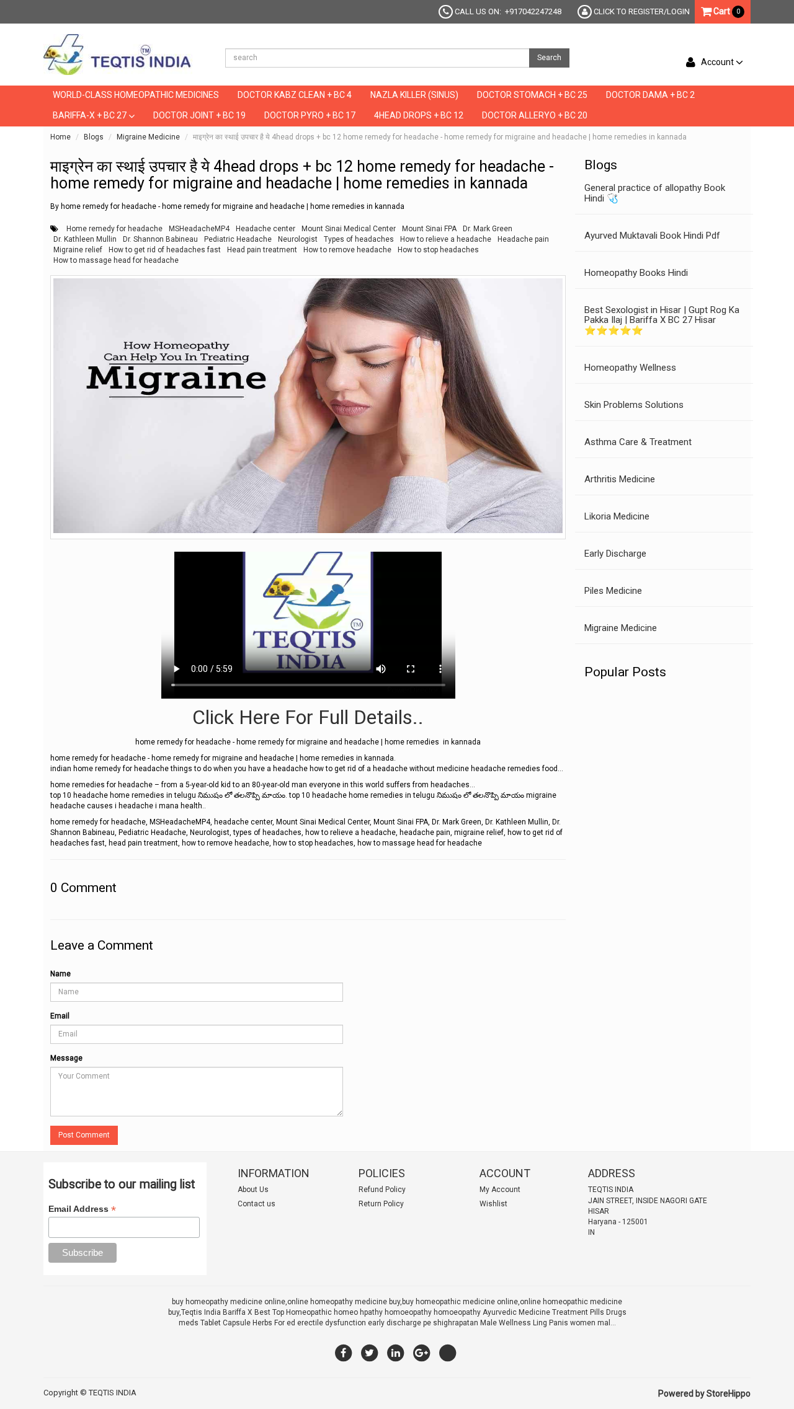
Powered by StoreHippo (704, 1393)
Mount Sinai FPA (429, 228)
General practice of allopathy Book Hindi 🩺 (654, 193)
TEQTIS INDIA (112, 1392)
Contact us (256, 1203)
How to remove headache (347, 249)
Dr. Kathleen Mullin (85, 239)
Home (60, 137)
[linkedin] (396, 1352)
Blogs (94, 137)
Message (66, 1058)
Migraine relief (77, 249)
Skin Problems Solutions (634, 404)
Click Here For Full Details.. (308, 717)
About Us (253, 1189)
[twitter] (370, 1352)
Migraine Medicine (148, 137)
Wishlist (493, 1203)
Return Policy (381, 1203)
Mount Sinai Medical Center (348, 228)
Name (60, 974)
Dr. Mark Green (487, 228)
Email (59, 1016)
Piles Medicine (613, 590)
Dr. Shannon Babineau (160, 239)
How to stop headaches (438, 249)
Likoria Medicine (616, 516)
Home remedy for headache (114, 228)
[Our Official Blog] (448, 1352)
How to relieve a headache (445, 239)
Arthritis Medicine (619, 479)
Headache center (265, 228)
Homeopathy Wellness (630, 367)
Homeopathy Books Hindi (636, 272)
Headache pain (523, 239)
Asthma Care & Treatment (638, 442)
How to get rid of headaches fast (165, 249)
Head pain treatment (262, 249)
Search (549, 57)
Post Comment (84, 1135)
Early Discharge (615, 553)
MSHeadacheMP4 (199, 228)
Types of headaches (359, 239)
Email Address (82, 1209)
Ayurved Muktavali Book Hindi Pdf (652, 235)
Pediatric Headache (238, 239)
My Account (500, 1189)
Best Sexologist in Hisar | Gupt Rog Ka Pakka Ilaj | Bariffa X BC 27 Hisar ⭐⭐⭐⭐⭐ (661, 320)
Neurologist (298, 239)
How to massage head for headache (116, 260)
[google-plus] (422, 1352)
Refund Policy (382, 1189)
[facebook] (344, 1352)
